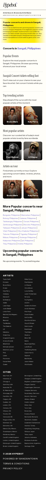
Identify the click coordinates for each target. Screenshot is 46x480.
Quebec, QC (7, 402)
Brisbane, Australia (31, 440)
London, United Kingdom (11, 440)
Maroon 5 (6, 297)
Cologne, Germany (31, 390)
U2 (4, 329)
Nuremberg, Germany (32, 393)
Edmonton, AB (7, 426)
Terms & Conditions (16, 463)
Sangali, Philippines (29, 48)
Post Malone (29, 282)
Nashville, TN (7, 387)
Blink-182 (28, 338)
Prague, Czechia (30, 384)
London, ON (7, 405)
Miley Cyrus (28, 279)
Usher (5, 355)
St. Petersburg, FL (9, 390)
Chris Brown (29, 288)
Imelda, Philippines (25, 244)
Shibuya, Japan (30, 431)
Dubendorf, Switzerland (32, 423)
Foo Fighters (29, 300)
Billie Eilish (6, 344)
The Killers (28, 332)
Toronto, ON (7, 414)
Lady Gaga (6, 306)
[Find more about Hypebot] (23, 5)
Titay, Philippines (9, 244)
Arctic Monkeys (30, 308)
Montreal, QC (7, 423)
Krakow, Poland (30, 414)
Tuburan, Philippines (11, 234)
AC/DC (27, 303)
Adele (5, 303)
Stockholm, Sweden (31, 420)
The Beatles (6, 323)
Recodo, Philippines (31, 225)
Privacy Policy (12, 468)
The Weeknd (7, 326)
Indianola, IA (7, 378)
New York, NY (7, 376)
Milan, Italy (28, 405)
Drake (5, 288)
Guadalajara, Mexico (10, 431)
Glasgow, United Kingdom (33, 378)
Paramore (6, 358)
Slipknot (27, 355)
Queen (5, 364)
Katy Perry (6, 291)
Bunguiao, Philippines (11, 215)
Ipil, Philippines (27, 240)
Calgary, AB (7, 399)
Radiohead (28, 329)
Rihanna (6, 317)
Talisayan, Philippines (11, 228)
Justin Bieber (7, 308)
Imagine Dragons (8, 338)
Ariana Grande (8, 341)
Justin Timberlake (30, 294)
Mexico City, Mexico (9, 428)
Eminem (6, 282)
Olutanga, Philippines (27, 237)
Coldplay (6, 294)
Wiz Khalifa (28, 364)
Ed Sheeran (6, 300)
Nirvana (27, 297)
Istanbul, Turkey (30, 426)
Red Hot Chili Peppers (10, 314)
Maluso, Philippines (10, 237)
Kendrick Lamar (8, 350)
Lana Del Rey (29, 291)
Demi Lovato (29, 326)
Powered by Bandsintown (20, 458)
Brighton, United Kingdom (33, 381)
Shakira (27, 335)
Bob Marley (28, 358)
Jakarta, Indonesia (31, 437)
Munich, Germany (31, 396)
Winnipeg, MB (7, 393)
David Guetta (29, 314)
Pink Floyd (28, 311)
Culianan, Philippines (28, 218)
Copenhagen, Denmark (32, 387)
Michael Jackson (8, 347)
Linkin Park (7, 311)
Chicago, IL (6, 381)
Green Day (6, 335)
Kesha (27, 341)
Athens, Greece (30, 399)
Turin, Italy (28, 408)
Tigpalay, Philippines (28, 234)
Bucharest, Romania (31, 417)
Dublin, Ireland (29, 402)
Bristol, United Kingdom (10, 446)
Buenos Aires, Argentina (32, 443)
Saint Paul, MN (8, 384)
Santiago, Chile (29, 446)
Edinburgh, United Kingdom (12, 443)
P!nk (4, 353)
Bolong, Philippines (10, 218)
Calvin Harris (29, 353)
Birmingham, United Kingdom (34, 376)
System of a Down (30, 306)
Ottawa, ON (7, 411)
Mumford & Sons (30, 320)
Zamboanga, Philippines (12, 225)
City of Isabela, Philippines (28, 231)
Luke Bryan (28, 347)
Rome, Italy (28, 411)
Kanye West (7, 361)
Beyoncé (5, 320)
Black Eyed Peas (30, 344)
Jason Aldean (29, 361)
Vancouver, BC (8, 417)
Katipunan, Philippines (11, 240)
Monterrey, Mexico (9, 434)
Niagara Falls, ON (9, 420)
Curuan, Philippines (31, 221)
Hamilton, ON (7, 396)
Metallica (6, 332)
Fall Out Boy (28, 317)
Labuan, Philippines (28, 228)
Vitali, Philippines (9, 231)
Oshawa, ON (7, 408)
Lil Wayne (28, 285)
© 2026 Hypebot (13, 453)
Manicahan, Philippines (30, 215)
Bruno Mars (7, 285)
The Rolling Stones (30, 350)
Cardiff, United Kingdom (11, 437)
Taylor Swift (7, 279)
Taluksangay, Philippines (12, 221)
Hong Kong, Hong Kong (32, 428)
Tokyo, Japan (29, 434)
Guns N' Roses (29, 323)
